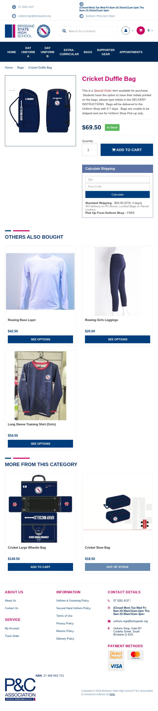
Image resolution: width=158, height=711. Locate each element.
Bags (88, 52)
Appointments (131, 52)
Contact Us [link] (11, 608)
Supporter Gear (106, 52)
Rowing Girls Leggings (101, 320)
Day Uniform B (47, 52)
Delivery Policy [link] (65, 638)
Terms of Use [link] (64, 615)
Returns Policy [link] (65, 631)
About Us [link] (10, 600)
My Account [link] (12, 628)
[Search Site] (63, 31)
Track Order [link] (12, 636)
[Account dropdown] (128, 30)
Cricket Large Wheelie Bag (27, 547)
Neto (112, 694)
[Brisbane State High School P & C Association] (27, 31)
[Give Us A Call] (131, 600)
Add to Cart (128, 150)
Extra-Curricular (69, 52)
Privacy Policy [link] (65, 623)
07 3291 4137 (26, 7)
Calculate (118, 194)
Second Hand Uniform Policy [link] (73, 608)
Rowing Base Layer (22, 320)
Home (11, 52)
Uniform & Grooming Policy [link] (72, 600)
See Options (40, 339)
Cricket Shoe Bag (97, 547)
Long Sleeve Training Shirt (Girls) (32, 424)
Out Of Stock (118, 567)
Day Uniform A (28, 52)
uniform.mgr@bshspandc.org (34, 16)
